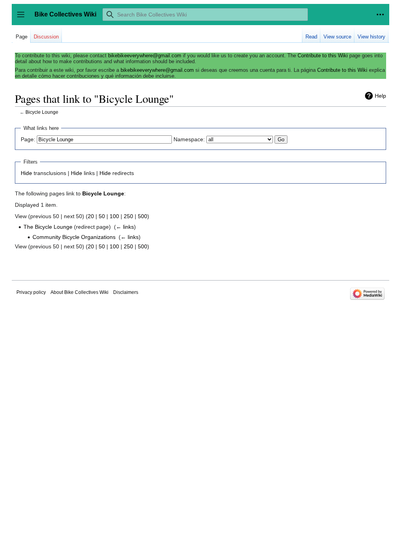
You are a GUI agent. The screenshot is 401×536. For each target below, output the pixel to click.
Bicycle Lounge (41, 112)
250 (128, 216)
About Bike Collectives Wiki (79, 292)
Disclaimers (125, 292)
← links (125, 227)
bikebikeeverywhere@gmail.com (144, 55)
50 (102, 216)
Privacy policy (31, 292)
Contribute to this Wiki (323, 55)
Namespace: (189, 139)
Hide (26, 173)
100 (114, 216)
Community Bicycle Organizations (74, 237)
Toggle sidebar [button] (23, 18)
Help (380, 96)
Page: (28, 139)
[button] (380, 14)
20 (91, 216)
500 (142, 216)
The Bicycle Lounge (47, 227)
